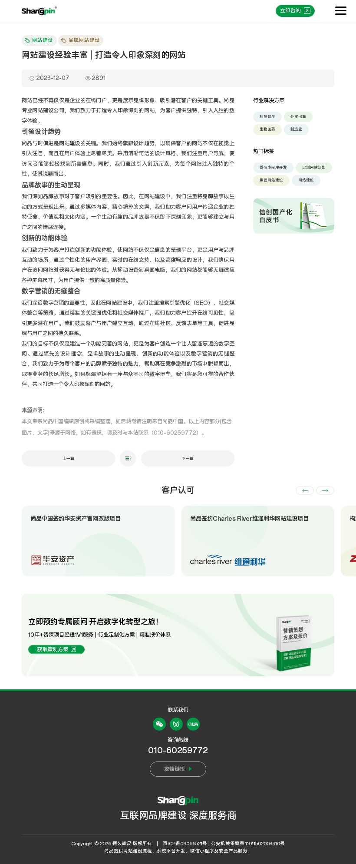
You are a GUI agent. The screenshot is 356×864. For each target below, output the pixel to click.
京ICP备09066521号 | (186, 844)
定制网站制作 (314, 167)
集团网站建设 (271, 180)
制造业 (296, 129)
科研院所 (267, 116)
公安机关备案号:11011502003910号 (248, 844)
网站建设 (69, 143)
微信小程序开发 (273, 167)
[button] (305, 491)
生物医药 (267, 129)
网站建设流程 (137, 851)
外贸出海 (298, 116)
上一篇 (68, 458)
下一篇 (188, 458)
